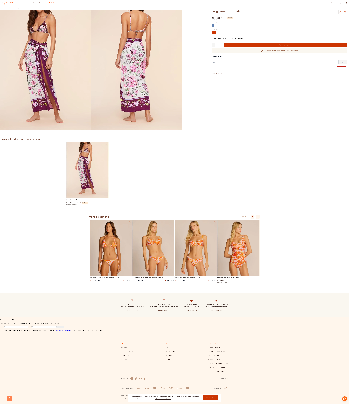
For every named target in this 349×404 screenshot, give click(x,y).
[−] (213, 45)
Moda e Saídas (10, 8)
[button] (213, 25)
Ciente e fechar (211, 398)
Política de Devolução (191, 310)
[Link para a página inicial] (3, 8)
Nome (2, 327)
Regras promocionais (216, 310)
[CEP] (275, 60)
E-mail (30, 327)
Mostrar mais (90, 133)
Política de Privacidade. (163, 399)
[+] (221, 45)
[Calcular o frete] (343, 62)
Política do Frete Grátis (132, 310)
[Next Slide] (258, 217)
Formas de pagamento (164, 310)
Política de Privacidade (64, 330)
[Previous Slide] (252, 217)
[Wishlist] (337, 3)
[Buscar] (332, 2)
